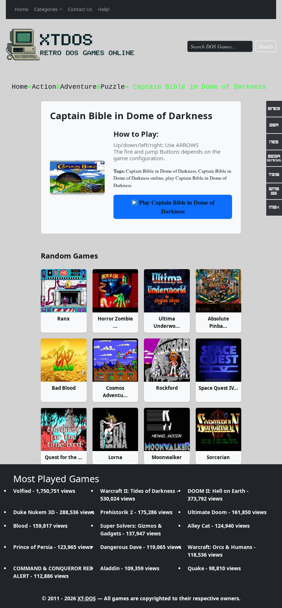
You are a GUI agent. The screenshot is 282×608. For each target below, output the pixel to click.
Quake (196, 568)
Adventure (78, 87)
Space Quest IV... (218, 388)
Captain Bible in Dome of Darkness (161, 171)
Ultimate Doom (207, 512)
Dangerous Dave (121, 546)
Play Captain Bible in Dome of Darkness (176, 206)
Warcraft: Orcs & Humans (220, 546)
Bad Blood (64, 388)
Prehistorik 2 (116, 512)
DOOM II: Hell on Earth (216, 490)
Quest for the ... (63, 457)
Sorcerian (218, 457)
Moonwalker (167, 457)
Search (266, 46)
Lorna (115, 457)
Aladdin (110, 568)
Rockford (167, 388)
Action (44, 87)
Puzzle (113, 87)
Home (21, 9)
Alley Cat (199, 525)
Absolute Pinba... (218, 322)
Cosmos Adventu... (115, 392)
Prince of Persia (33, 546)
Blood (20, 525)
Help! (104, 9)
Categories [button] (46, 9)
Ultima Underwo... (166, 322)
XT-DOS (86, 598)
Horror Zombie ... (115, 322)
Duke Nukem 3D (34, 512)
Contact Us (80, 9)
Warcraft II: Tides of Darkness (137, 490)
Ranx (63, 318)
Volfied (22, 490)
